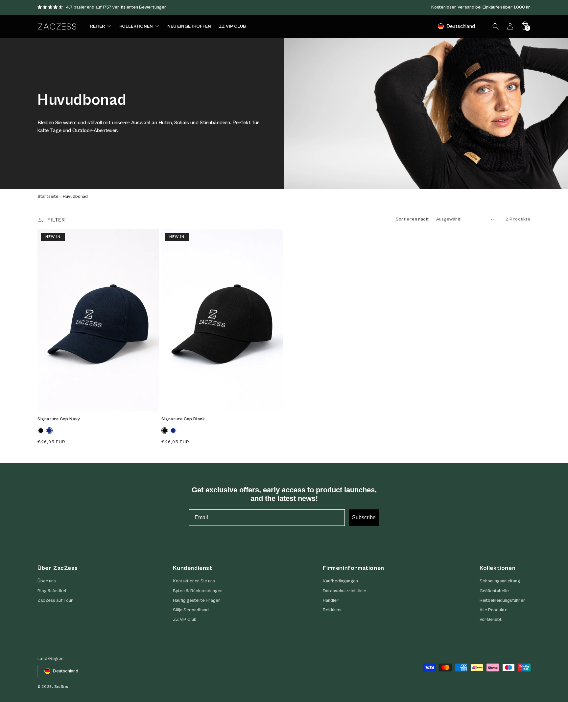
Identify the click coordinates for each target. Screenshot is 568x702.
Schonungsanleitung (500, 581)
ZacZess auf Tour (55, 600)
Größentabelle (494, 591)
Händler (331, 600)
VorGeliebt (491, 619)
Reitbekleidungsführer (503, 600)
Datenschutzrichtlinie (344, 591)
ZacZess (61, 687)
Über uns (46, 581)
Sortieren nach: (413, 219)
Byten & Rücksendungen (198, 591)
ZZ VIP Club (185, 619)
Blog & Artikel (51, 591)
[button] (495, 26)
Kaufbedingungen (340, 581)
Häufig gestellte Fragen (197, 600)
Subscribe (364, 517)
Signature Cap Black (183, 419)
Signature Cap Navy (58, 419)
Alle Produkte (494, 610)
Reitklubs (332, 610)
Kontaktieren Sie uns (194, 581)
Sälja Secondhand (191, 610)
